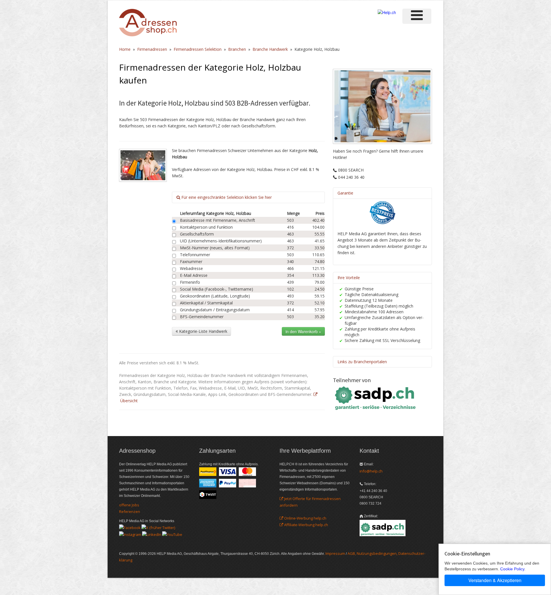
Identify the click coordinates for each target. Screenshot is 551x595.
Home (125, 49)
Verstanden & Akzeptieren (494, 580)
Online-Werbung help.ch (304, 518)
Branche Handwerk (270, 49)
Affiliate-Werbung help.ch (305, 524)
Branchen (237, 49)
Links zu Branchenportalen (362, 361)
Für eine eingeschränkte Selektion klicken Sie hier (226, 197)
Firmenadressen (152, 49)
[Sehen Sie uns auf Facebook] (130, 527)
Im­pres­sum (335, 553)
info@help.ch (371, 471)
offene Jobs (129, 505)
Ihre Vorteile (348, 277)
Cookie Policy (512, 569)
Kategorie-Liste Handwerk (202, 331)
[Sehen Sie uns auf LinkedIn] (151, 533)
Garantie (345, 193)
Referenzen (129, 511)
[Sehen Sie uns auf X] (158, 527)
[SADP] (376, 397)
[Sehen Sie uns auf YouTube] (172, 533)
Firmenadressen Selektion (198, 49)
